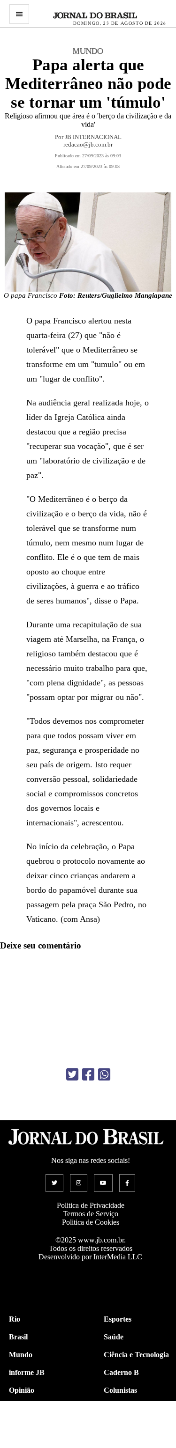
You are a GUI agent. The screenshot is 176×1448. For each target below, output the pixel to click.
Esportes (117, 1319)
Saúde (113, 1337)
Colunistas (120, 1390)
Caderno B (121, 1372)
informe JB (27, 1372)
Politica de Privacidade (90, 1205)
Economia (120, 1408)
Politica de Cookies (90, 1222)
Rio (14, 1319)
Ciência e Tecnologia (136, 1355)
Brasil (18, 1337)
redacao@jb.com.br (88, 144)
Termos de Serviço (90, 1214)
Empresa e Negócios (136, 1426)
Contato (22, 1444)
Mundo (20, 1355)
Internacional (30, 1426)
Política (20, 1408)
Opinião (21, 1390)
